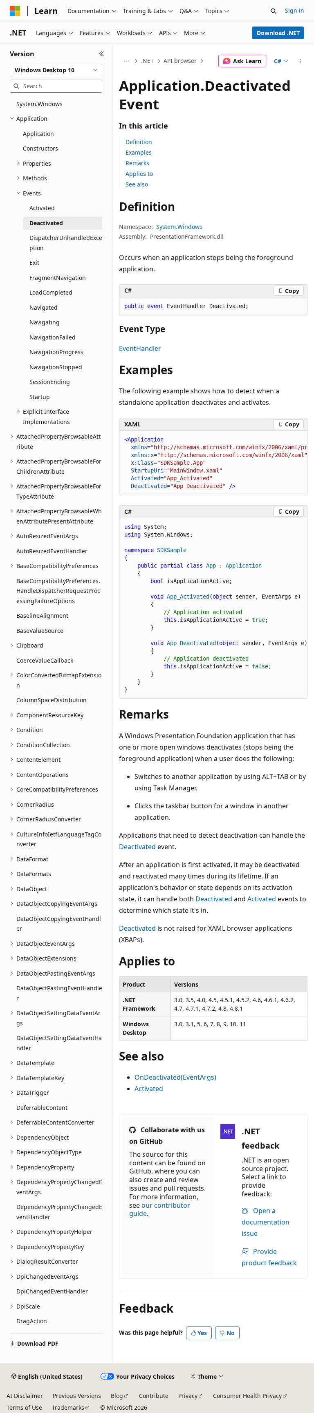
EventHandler (140, 348)
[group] (213, 463)
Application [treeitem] (38, 134)
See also (137, 184)
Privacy (187, 1396)
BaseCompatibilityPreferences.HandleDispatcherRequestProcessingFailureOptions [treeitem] (58, 591)
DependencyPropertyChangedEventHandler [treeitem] (59, 1212)
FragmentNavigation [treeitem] (57, 278)
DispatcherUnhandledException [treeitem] (65, 243)
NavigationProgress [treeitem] (56, 352)
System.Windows (179, 227)
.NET (147, 60)
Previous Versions (77, 1396)
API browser (180, 60)
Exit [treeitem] (34, 262)
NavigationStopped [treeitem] (55, 367)
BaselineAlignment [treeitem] (42, 615)
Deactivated (137, 846)
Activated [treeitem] (42, 208)
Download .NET (278, 33)
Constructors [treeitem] (40, 148)
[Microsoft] (15, 11)
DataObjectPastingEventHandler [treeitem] (59, 993)
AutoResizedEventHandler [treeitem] (51, 551)
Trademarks (68, 1407)
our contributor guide (159, 1209)
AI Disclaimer (25, 1396)
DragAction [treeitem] (31, 1321)
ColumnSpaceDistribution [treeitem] (51, 700)
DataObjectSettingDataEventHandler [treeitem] (59, 1043)
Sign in (294, 10)
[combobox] (56, 70)
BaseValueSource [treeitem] (39, 630)
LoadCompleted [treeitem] (50, 292)
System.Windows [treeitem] (39, 104)
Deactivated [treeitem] (46, 223)
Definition (139, 142)
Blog (117, 1396)
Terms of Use (24, 1407)
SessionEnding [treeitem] (49, 382)
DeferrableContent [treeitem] (41, 1107)
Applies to (139, 173)
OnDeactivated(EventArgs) (175, 1077)
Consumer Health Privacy (247, 1396)
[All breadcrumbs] (126, 61)
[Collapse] (101, 53)
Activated (261, 898)
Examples (139, 152)
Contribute (153, 1396)
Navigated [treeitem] (43, 307)
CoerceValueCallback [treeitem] (44, 660)
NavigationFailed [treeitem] (52, 337)
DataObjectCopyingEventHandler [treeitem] (58, 924)
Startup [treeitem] (39, 397)
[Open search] (273, 11)
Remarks (137, 163)
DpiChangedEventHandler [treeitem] (52, 1291)
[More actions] (300, 61)
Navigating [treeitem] (44, 322)
